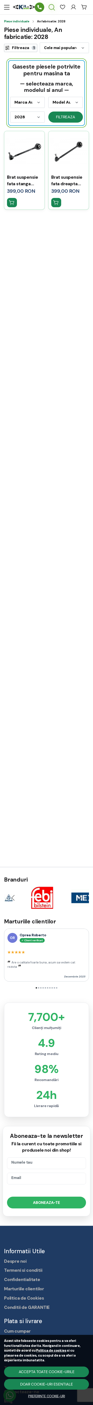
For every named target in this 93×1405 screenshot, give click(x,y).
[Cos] (84, 7)
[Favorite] (62, 7)
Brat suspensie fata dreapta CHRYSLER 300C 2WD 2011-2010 (68, 180)
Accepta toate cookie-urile (46, 1371)
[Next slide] (79, 897)
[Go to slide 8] (52, 988)
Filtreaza (65, 117)
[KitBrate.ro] (24, 7)
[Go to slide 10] (56, 988)
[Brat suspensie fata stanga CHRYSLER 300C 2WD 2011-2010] (24, 151)
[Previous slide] (13, 897)
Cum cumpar (17, 1331)
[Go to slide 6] (47, 988)
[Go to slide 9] (54, 988)
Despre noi (15, 1261)
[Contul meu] (73, 7)
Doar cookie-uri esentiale (46, 1384)
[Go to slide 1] (36, 988)
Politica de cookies (51, 1350)
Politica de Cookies (24, 1298)
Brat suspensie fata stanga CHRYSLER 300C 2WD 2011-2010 (24, 180)
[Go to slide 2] (38, 988)
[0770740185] (39, 7)
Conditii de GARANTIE (27, 1307)
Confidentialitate (22, 1279)
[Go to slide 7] (50, 988)
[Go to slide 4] (43, 988)
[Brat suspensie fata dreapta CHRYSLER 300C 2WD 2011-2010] (69, 151)
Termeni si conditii (23, 1270)
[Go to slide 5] (45, 988)
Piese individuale (16, 21)
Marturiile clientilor (24, 1289)
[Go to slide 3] (41, 988)
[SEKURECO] (70, 905)
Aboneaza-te (46, 1202)
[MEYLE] (22, 905)
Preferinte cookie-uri (46, 1396)
